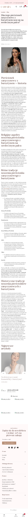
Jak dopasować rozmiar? (8, 484)
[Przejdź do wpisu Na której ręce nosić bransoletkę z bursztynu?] (13, 363)
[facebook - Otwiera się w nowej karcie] (9, 448)
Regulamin (5, 486)
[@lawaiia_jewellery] (3, 391)
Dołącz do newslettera (9, 443)
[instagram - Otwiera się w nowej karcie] (12, 448)
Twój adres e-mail (6, 439)
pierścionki (6, 188)
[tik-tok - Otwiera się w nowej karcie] (15, 448)
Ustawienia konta (6, 501)
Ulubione (4, 503)
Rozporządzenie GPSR (8, 482)
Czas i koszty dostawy (8, 469)
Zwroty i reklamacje (7, 472)
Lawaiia (3, 12)
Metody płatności (6, 467)
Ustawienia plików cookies (9, 490)
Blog (8, 12)
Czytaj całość (4, 381)
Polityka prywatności (8, 488)
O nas (3, 457)
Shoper (15, 510)
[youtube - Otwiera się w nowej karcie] (18, 448)
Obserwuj (14, 396)
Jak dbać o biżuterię (7, 480)
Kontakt (4, 455)
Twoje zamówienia (7, 498)
